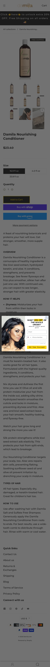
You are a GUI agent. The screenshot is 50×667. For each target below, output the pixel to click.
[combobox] (29, 337)
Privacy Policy (41, 343)
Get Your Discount (37, 347)
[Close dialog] (46, 317)
